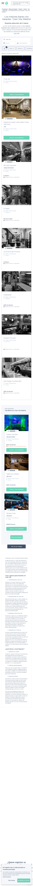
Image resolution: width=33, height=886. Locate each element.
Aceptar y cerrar (24, 880)
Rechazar (11, 880)
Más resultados (16, 537)
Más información (7, 876)
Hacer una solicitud (16, 94)
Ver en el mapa (16, 546)
